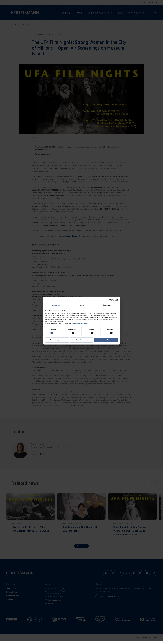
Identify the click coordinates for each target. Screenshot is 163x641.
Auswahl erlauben (81, 340)
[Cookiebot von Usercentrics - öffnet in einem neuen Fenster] (110, 299)
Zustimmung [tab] (56, 305)
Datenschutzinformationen (79, 323)
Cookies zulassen (106, 340)
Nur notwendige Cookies (57, 340)
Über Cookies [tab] (107, 305)
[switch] (72, 333)
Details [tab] (81, 305)
